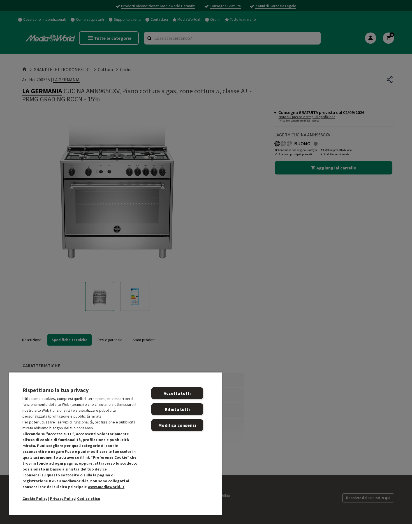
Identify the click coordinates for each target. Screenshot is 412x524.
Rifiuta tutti (177, 409)
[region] (115, 443)
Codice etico (88, 498)
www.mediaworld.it (106, 486)
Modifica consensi (177, 425)
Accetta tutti (177, 393)
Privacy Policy (62, 498)
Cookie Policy (34, 498)
